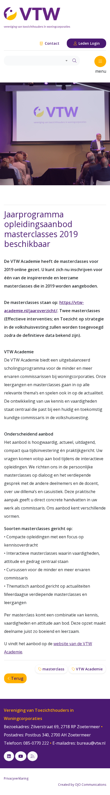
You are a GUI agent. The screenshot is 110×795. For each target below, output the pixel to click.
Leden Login (89, 43)
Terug (16, 678)
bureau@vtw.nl (91, 743)
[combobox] (36, 61)
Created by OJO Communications (82, 784)
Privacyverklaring (16, 778)
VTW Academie (89, 669)
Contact (51, 43)
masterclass (52, 669)
